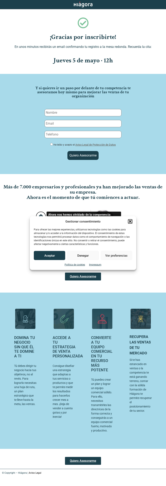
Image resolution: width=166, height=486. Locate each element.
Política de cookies (75, 264)
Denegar (83, 255)
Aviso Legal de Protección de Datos (95, 144)
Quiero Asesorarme (83, 155)
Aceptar (49, 255)
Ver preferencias (116, 255)
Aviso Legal (35, 472)
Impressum (95, 264)
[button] (130, 221)
